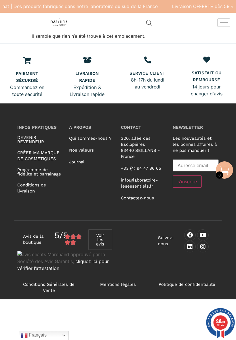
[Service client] (147, 59)
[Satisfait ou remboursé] (206, 59)
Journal (77, 162)
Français (37, 335)
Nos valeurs (81, 150)
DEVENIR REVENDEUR (30, 139)
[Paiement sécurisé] (27, 60)
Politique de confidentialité (187, 284)
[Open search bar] (149, 22)
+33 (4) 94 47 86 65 (141, 168)
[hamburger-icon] (223, 22)
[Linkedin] (190, 246)
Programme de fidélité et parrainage (39, 172)
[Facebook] (190, 235)
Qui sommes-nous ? (90, 138)
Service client (147, 73)
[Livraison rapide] (87, 60)
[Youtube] (203, 235)
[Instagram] (203, 246)
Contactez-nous (137, 198)
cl (77, 261)
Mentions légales (118, 284)
